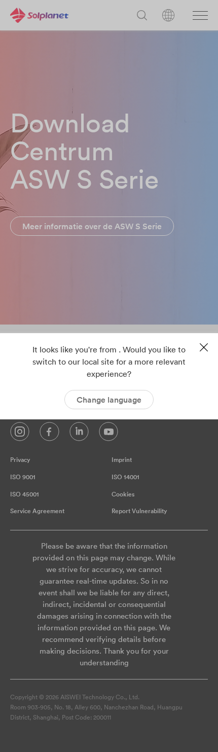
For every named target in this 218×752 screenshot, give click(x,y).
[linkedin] (79, 434)
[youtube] (108, 434)
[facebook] (49, 434)
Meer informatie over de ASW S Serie (92, 226)
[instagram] (19, 434)
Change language (109, 400)
